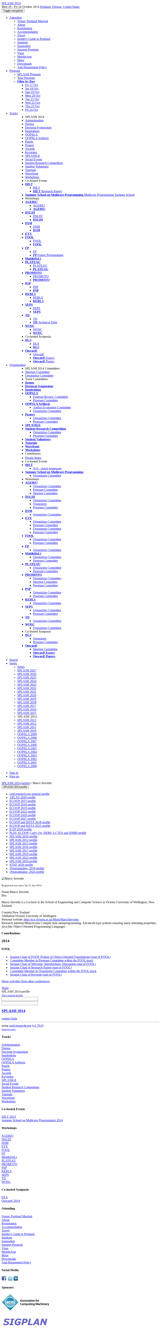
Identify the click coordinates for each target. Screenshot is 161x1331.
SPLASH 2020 (26, 695)
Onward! (38, 354)
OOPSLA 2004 (27, 752)
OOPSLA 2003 (27, 755)
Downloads (24, 63)
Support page (9, 1029)
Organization (17, 365)
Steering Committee (37, 372)
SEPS (36, 308)
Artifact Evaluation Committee (52, 407)
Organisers (39, 638)
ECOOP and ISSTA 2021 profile (29, 825)
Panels (29, 141)
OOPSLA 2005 (27, 748)
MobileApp (24, 56)
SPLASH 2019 (26, 698)
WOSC (37, 329)
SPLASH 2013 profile (23, 843)
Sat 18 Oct (31, 88)
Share (5, 988)
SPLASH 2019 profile (23, 854)
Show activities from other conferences (26, 981)
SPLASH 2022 (26, 688)
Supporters (24, 46)
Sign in (13, 772)
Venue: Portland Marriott (32, 21)
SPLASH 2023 (26, 684)
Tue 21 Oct (32, 99)
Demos (29, 124)
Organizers (40, 504)
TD (35, 318)
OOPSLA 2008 (27, 737)
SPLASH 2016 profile (23, 847)
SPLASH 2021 (26, 691)
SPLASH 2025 (26, 677)
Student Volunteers (36, 166)
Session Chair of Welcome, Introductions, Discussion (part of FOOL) (53, 964)
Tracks (13, 113)
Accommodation (27, 31)
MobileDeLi (9, 1157)
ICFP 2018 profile (20, 829)
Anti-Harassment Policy (32, 67)
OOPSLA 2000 (27, 766)
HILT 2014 (9, 1116)
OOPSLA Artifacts (37, 138)
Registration (24, 28)
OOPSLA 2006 (27, 745)
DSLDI (37, 216)
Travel (21, 35)
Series (21, 667)
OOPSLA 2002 (27, 759)
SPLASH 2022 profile (23, 857)
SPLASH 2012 (26, 723)
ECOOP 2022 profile (22, 811)
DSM (36, 226)
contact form (9, 1018)
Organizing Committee (39, 375)
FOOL (37, 241)
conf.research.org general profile (29, 794)
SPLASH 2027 (26, 670)
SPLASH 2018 (26, 702)
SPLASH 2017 (26, 706)
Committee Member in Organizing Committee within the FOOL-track (53, 971)
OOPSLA (31, 134)
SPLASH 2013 (26, 720)
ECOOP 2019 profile (22, 808)
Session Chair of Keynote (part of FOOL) (36, 974)
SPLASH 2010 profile (23, 836)
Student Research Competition (44, 163)
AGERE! (39, 205)
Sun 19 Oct (32, 92)
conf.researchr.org (20, 1025)
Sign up (14, 776)
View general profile (12, 995)
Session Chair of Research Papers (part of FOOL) (41, 967)
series (25, 783)
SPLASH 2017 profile (23, 850)
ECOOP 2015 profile (22, 801)
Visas (20, 53)
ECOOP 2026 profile (22, 815)
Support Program (27, 49)
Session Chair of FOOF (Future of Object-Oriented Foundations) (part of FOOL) (60, 957)
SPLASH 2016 (26, 709)
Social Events (33, 159)
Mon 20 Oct (32, 95)
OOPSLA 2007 (27, 741)
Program (14, 70)
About (21, 24)
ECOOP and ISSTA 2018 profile (29, 822)
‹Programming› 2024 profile (26, 871)
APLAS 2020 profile (22, 797)
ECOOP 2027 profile (22, 818)
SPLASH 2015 (26, 713)
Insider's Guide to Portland (33, 39)
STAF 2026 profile (21, 864)
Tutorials (30, 170)
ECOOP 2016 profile (22, 804)
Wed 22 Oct (32, 102)
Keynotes (31, 152)
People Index (33, 457)
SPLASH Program (29, 74)
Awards (30, 148)
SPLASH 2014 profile (15, 786)
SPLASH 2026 (26, 674)
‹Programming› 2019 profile (26, 868)
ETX (5, 1146)
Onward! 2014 (11, 1200)
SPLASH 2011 (26, 727)
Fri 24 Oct (31, 109)
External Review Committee (50, 396)
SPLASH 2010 (26, 730)
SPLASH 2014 (11, 783)
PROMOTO (41, 276)
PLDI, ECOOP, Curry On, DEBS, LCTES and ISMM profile (47, 833)
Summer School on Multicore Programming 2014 (32, 1120)
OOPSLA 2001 (27, 762)
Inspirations (32, 131)
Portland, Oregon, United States (60, 6)
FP (35, 251)
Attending (15, 17)
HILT (36, 187)
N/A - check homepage (47, 468)
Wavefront (31, 173)
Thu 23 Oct (32, 106)
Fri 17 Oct (31, 85)
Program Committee (45, 400)
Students (22, 42)
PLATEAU (40, 265)
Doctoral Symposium (38, 127)
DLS (36, 343)
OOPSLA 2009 (27, 734)
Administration (34, 120)
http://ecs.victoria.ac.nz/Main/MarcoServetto (51, 919)
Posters (29, 145)
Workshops (32, 177)
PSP (35, 287)
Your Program (26, 78)
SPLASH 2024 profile (23, 861)
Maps (20, 60)
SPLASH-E (32, 155)
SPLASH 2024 (26, 681)
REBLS (38, 297)
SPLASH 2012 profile (23, 840)
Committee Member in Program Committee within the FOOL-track (51, 960)
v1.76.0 (37, 1025)
